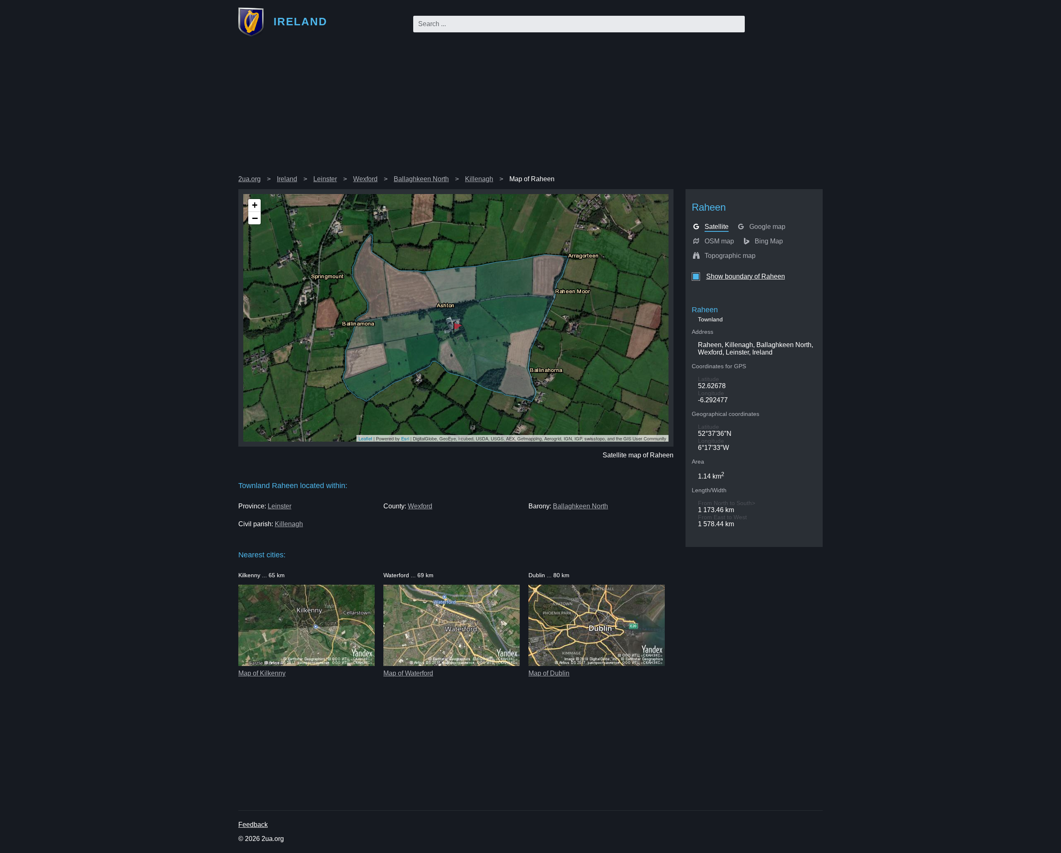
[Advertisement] (530, 109)
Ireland (287, 178)
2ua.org (249, 178)
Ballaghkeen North (421, 178)
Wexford (365, 178)
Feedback (253, 824)
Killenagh (479, 178)
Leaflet (365, 438)
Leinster (325, 178)
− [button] (255, 218)
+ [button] (254, 205)
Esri (405, 438)
